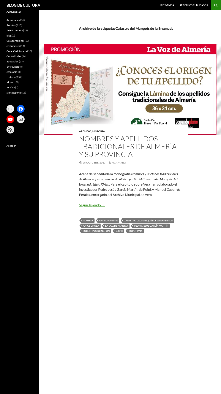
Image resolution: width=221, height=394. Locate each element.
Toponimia (135, 230)
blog (8, 35)
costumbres (13, 46)
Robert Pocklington (96, 230)
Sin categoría (13, 92)
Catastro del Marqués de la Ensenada (148, 220)
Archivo (85, 131)
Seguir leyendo (92, 205)
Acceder (11, 145)
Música (10, 87)
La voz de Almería (116, 225)
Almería (88, 220)
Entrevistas (12, 66)
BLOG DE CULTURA (23, 5)
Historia (98, 131)
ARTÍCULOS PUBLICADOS (194, 5)
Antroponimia (108, 220)
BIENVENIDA (167, 5)
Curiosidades (13, 56)
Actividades (13, 20)
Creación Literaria (16, 51)
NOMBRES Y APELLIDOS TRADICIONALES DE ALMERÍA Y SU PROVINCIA (128, 146)
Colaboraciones (15, 40)
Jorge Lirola (91, 225)
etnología (11, 71)
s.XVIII (119, 230)
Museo (10, 82)
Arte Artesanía (14, 30)
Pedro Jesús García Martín (151, 225)
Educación (12, 61)
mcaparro (119, 162)
